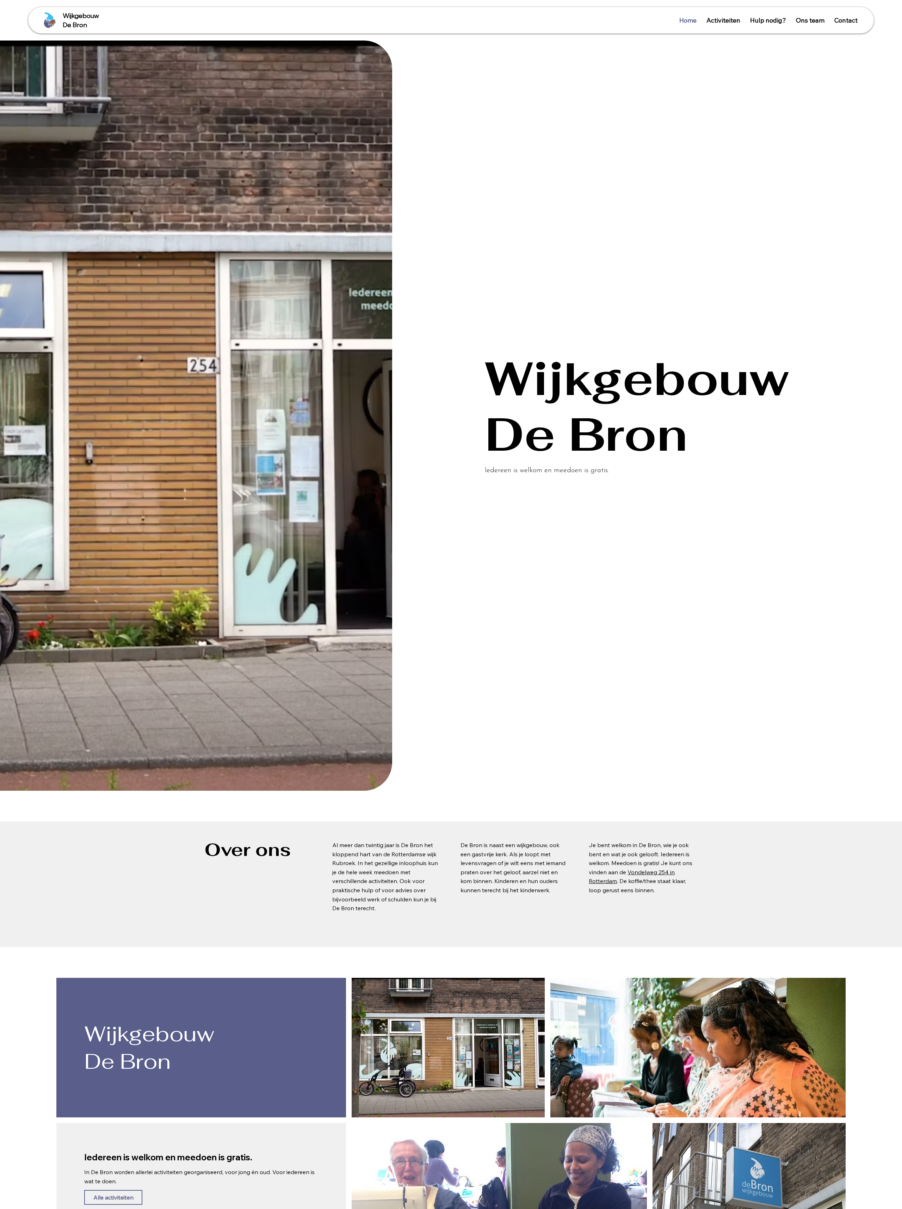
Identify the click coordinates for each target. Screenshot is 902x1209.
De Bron (75, 25)
